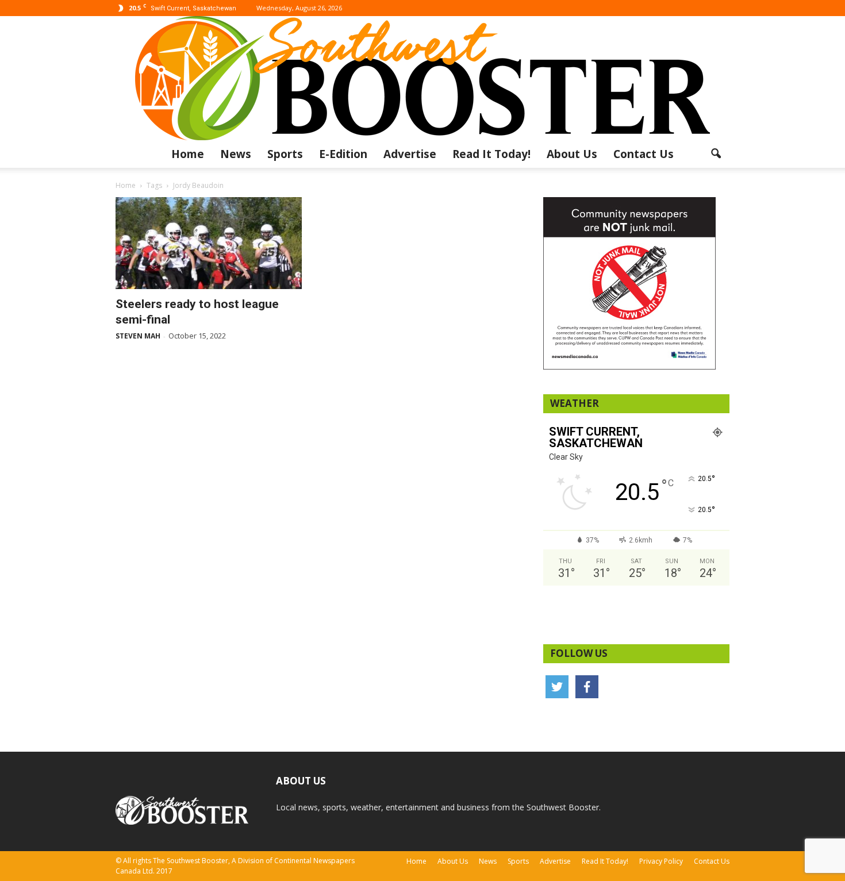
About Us (572, 154)
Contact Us (643, 154)
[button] (715, 154)
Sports (285, 154)
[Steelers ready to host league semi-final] (209, 243)
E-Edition (343, 154)
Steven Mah (138, 336)
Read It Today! (491, 154)
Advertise (409, 154)
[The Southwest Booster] (422, 78)
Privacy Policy (661, 861)
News (235, 154)
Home (187, 154)
